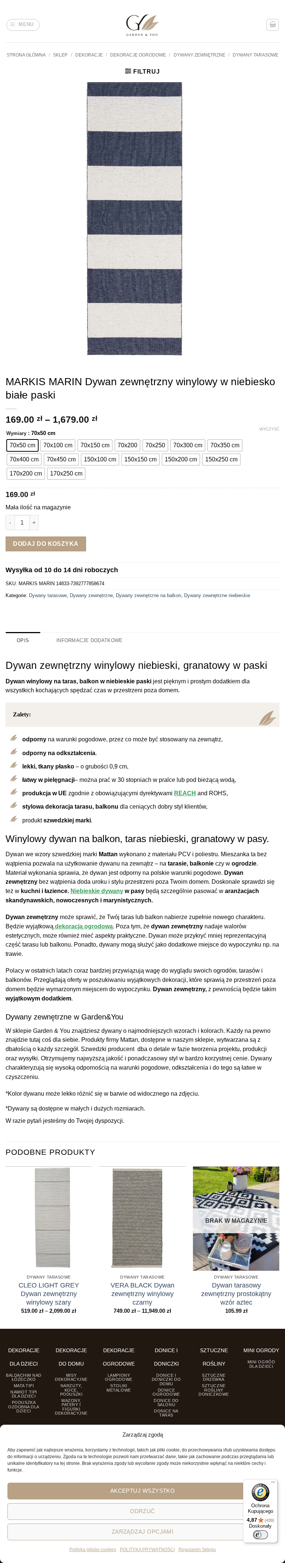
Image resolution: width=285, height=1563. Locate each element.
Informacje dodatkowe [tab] (89, 640)
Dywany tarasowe (255, 55)
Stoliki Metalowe (119, 1387)
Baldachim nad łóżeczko (24, 1377)
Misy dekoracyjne (71, 1377)
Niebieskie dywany (97, 891)
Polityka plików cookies (92, 1549)
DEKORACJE (89, 55)
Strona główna (26, 55)
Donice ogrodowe (166, 1392)
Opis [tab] (23, 640)
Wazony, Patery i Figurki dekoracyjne (71, 1406)
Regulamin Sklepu (197, 1549)
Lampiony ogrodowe (118, 1377)
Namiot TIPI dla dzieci (23, 1394)
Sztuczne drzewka (213, 1377)
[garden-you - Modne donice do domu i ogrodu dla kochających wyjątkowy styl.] (143, 25)
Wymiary (16, 433)
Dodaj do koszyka (46, 544)
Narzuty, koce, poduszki (71, 1389)
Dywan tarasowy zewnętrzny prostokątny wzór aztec (236, 1294)
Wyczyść (269, 429)
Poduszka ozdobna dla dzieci (23, 1406)
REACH (185, 793)
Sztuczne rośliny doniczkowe (214, 1389)
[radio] (22, 445)
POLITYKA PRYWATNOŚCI (147, 1549)
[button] (23, 25)
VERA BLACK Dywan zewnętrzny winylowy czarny (142, 1294)
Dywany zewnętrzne (199, 55)
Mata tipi (24, 1385)
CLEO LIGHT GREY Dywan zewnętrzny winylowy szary (49, 1294)
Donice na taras (166, 1413)
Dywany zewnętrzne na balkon (148, 595)
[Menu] (273, 1483)
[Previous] (6, 1247)
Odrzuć (142, 1511)
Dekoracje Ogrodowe (138, 55)
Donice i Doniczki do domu (166, 1379)
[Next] (279, 1247)
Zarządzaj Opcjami (143, 1531)
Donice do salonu (166, 1402)
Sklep (60, 55)
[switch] (260, 1534)
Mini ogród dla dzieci (261, 1364)
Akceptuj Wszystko (142, 1491)
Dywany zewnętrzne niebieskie (217, 595)
